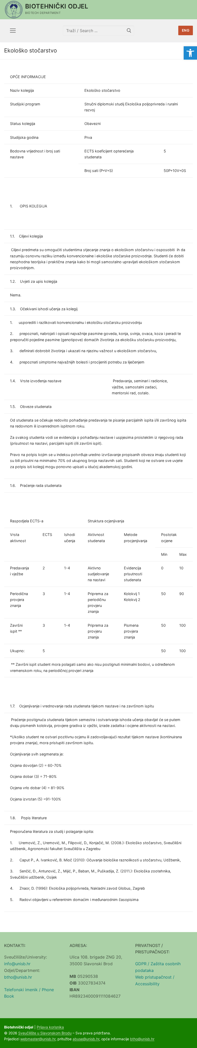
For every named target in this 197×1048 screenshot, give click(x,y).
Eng (186, 30)
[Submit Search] (129, 30)
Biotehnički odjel (56, 6)
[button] (190, 53)
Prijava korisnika (50, 1027)
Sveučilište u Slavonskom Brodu (45, 1033)
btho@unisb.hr (18, 977)
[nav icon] (13, 30)
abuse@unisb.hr (86, 1039)
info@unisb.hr (17, 963)
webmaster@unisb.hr (37, 1039)
